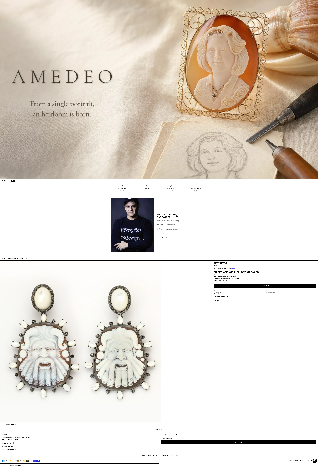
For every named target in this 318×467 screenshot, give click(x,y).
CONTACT (177, 181)
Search (311, 181)
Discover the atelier (163, 237)
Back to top (159, 429)
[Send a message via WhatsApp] (315, 461)
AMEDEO (8, 465)
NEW (140, 181)
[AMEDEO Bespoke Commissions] (159, 89)
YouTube (10, 446)
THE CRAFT (162, 181)
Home (3, 258)
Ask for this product (221, 297)
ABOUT (170, 181)
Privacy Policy (155, 455)
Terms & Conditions (145, 455)
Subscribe (238, 442)
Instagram (4, 446)
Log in (305, 181)
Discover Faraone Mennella (9, 449)
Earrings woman (12, 258)
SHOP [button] (146, 181)
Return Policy (174, 455)
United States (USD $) (295, 460)
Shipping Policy (165, 455)
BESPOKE (154, 181)
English (311, 460)
